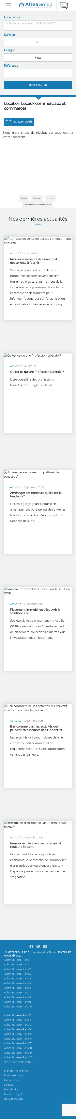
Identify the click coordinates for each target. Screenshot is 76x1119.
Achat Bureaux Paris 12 (18, 1019)
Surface (9, 35)
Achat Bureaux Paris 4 (17, 978)
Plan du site (11, 1089)
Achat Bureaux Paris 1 (17, 964)
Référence (11, 65)
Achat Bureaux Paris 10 (18, 1006)
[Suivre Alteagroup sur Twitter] (38, 946)
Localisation (12, 17)
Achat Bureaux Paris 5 (17, 983)
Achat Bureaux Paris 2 (17, 969)
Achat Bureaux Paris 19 (18, 1052)
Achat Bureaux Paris (16, 959)
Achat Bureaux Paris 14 (18, 1029)
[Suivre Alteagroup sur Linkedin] (45, 946)
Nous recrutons (13, 1098)
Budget (9, 50)
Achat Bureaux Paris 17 (18, 1043)
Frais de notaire (13, 1075)
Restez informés (22, 121)
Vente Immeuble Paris (17, 1062)
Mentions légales (14, 1094)
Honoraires (11, 1080)
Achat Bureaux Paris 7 (17, 992)
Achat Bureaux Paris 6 (17, 987)
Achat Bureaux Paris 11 (17, 1015)
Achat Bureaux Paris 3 (17, 973)
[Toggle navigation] (8, 5)
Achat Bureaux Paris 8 (17, 997)
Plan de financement (17, 1070)
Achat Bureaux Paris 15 (18, 1034)
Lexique (8, 1084)
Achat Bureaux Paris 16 (18, 1038)
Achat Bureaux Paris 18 (18, 1048)
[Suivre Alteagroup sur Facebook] (31, 946)
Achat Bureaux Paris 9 (17, 1001)
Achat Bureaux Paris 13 (18, 1024)
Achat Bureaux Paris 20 (18, 1057)
